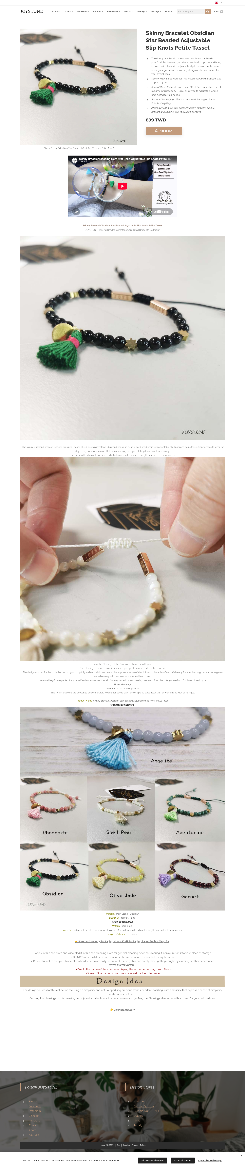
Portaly (138, 1125)
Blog (118, 1145)
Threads (34, 1125)
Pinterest (34, 1120)
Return (142, 1145)
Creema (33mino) (144, 1106)
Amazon (139, 1101)
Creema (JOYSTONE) (146, 1110)
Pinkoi (137, 1120)
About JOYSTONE (107, 1145)
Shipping (126, 1145)
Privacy (135, 1145)
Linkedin (34, 1115)
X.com (32, 1130)
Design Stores (142, 1087)
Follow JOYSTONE (41, 1087)
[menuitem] (57, 11)
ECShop (138, 1115)
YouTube (34, 1134)
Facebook (35, 1106)
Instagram (35, 1110)
